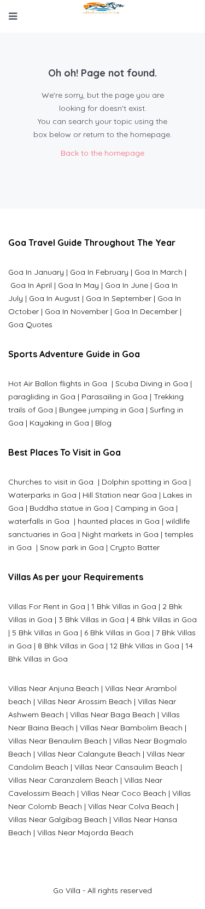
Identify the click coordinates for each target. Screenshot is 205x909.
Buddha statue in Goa (69, 508)
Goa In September (118, 298)
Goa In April (31, 285)
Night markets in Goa (120, 534)
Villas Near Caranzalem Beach (63, 780)
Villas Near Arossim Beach (84, 701)
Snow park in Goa (72, 547)
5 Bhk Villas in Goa (45, 633)
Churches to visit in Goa (52, 482)
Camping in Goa (143, 508)
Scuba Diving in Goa (151, 383)
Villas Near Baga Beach (112, 714)
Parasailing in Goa (114, 397)
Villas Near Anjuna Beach (53, 688)
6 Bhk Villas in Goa (117, 633)
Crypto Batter (135, 547)
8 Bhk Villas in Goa (71, 646)
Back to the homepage (102, 153)
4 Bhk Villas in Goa (164, 619)
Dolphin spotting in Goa (144, 482)
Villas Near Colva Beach (131, 806)
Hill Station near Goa (120, 495)
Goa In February (99, 272)
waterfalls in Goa (40, 521)
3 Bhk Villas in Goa (91, 619)
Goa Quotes (30, 324)
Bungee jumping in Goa (101, 410)
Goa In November (76, 311)
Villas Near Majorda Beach (85, 832)
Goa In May (78, 285)
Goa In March (159, 272)
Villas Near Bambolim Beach (131, 728)
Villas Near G (31, 819)
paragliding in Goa (41, 397)
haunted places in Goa (117, 521)
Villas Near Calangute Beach (88, 754)
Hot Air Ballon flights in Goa (58, 383)
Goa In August (54, 298)
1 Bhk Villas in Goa (123, 606)
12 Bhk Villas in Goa (144, 646)
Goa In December (146, 311)
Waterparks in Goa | (45, 495)
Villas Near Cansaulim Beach (126, 767)
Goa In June (126, 285)
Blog (103, 423)
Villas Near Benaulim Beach (57, 741)
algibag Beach (80, 819)
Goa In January (36, 272)
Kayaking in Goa (59, 423)
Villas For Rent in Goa (46, 606)
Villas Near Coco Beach (123, 793)
